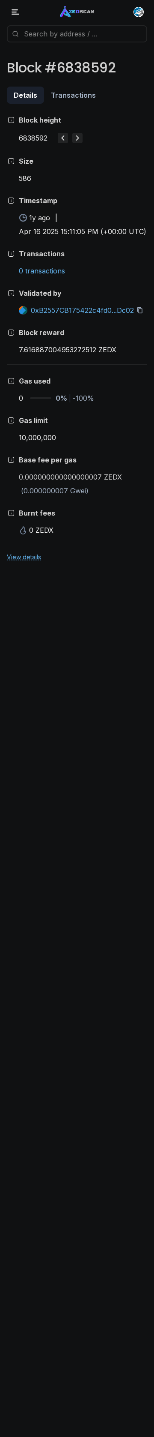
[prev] (63, 138)
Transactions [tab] (73, 95)
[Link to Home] (77, 12)
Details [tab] (25, 95)
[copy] (141, 310)
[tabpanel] (77, 338)
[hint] (11, 120)
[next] (77, 138)
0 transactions (42, 271)
